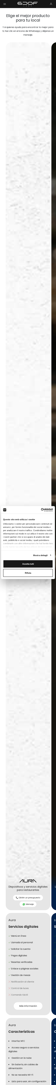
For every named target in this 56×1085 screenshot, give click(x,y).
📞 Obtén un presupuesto (28, 897)
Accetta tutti (28, 564)
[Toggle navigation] (5, 4)
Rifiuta (28, 573)
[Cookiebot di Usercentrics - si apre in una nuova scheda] (41, 510)
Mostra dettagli (40, 555)
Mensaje (29, 904)
